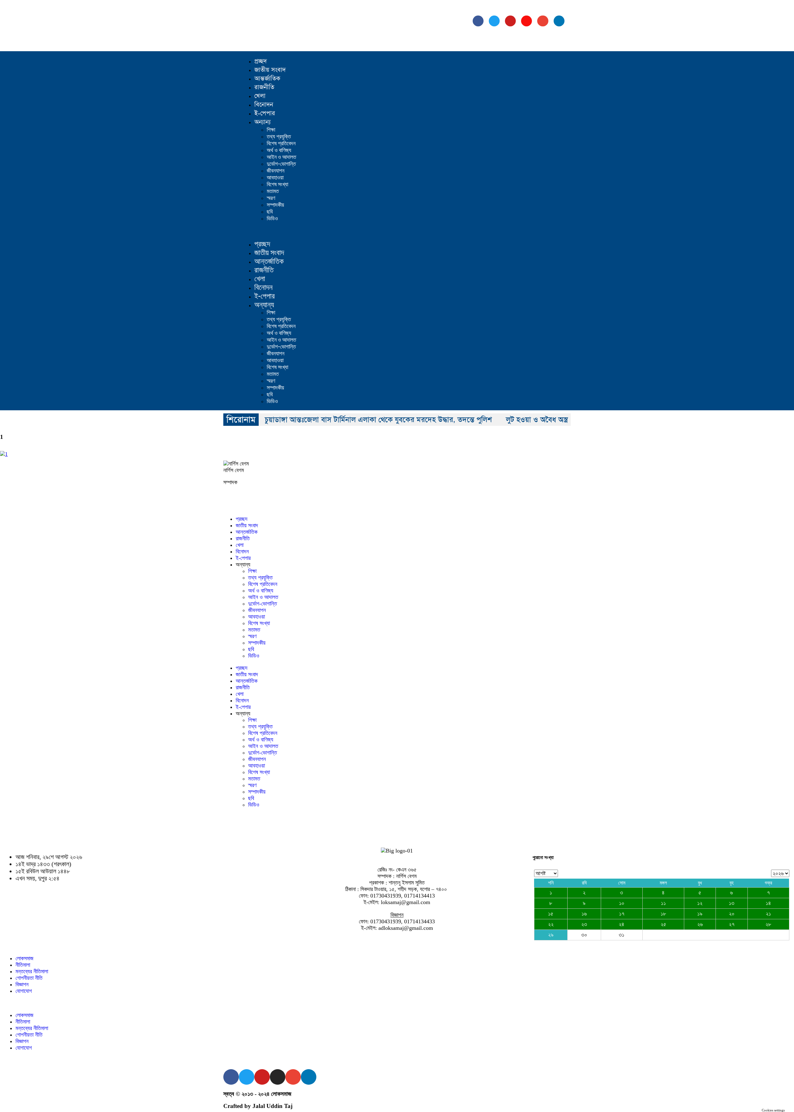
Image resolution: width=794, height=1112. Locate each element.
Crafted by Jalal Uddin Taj (257, 1106)
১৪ (768, 903)
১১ (663, 903)
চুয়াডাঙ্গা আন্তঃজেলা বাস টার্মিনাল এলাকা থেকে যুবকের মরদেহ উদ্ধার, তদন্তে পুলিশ (378, 419)
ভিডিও (272, 218)
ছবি (270, 211)
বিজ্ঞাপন (22, 984)
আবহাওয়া (275, 177)
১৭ (621, 914)
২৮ (768, 924)
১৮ (663, 914)
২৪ (621, 924)
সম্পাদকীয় (275, 204)
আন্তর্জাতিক (267, 78)
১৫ (550, 914)
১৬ (584, 914)
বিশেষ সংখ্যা (277, 184)
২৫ (663, 924)
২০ (731, 914)
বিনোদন (263, 104)
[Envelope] (542, 21)
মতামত (273, 191)
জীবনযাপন (275, 170)
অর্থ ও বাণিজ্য (279, 150)
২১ (768, 914)
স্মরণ (271, 198)
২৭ (731, 924)
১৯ (700, 914)
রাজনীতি (264, 87)
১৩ (731, 903)
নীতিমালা (23, 965)
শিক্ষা (271, 129)
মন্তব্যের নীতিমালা (32, 971)
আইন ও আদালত (281, 157)
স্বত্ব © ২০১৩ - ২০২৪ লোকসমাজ (257, 1094)
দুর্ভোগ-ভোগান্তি (281, 163)
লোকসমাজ (24, 958)
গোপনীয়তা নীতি (29, 978)
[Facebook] (478, 21)
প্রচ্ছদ (260, 61)
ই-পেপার (264, 113)
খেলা (259, 96)
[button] (408, 230)
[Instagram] (526, 21)
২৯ (551, 935)
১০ (621, 903)
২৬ (700, 924)
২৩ (584, 924)
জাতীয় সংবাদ (270, 69)
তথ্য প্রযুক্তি (279, 136)
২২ (551, 924)
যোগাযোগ (24, 991)
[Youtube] (510, 21)
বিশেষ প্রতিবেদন (281, 143)
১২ (700, 903)
